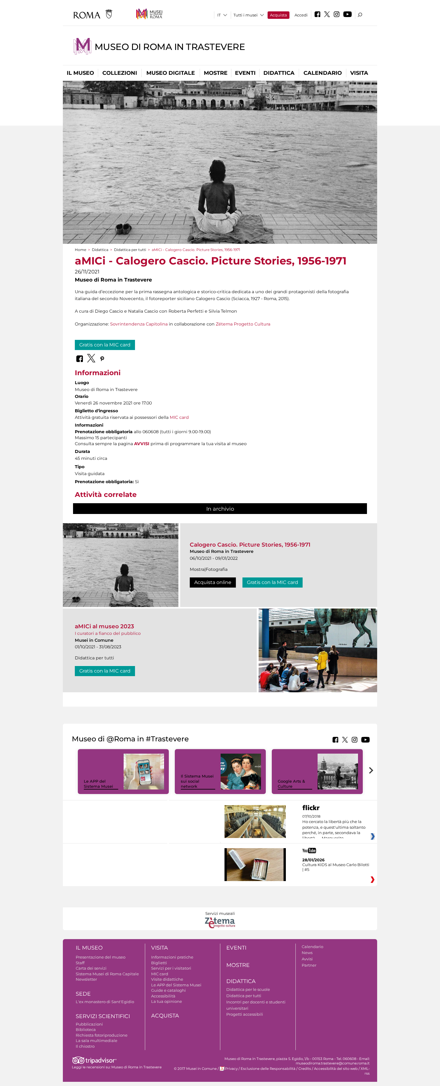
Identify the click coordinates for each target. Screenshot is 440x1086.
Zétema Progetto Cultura (243, 324)
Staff (80, 962)
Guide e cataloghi (168, 990)
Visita (359, 73)
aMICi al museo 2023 (104, 626)
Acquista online (212, 582)
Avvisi (307, 958)
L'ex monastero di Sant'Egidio (105, 1001)
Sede (83, 994)
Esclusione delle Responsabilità (268, 1069)
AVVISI (141, 443)
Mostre (215, 73)
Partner (309, 965)
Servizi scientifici (103, 1016)
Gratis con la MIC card (105, 345)
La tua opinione (166, 1001)
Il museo (80, 73)
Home (80, 249)
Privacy (231, 1069)
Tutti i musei (245, 15)
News (307, 952)
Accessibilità (163, 996)
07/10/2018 (333, 827)
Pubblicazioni (89, 1024)
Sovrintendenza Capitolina (139, 324)
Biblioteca (86, 1029)
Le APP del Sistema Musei (98, 784)
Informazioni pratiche (172, 957)
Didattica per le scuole (248, 989)
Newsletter (86, 979)
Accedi (301, 15)
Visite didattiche (167, 979)
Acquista (278, 15)
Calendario (323, 73)
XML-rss (365, 1071)
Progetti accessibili (244, 1014)
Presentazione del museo (100, 957)
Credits (304, 1069)
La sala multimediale (96, 1040)
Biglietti (159, 962)
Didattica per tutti (130, 249)
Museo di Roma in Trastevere (170, 46)
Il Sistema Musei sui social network (197, 781)
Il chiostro (85, 1046)
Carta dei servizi (91, 968)
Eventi (245, 73)
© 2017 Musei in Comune (195, 1069)
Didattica (279, 73)
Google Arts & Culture (291, 784)
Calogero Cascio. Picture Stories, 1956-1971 (250, 544)
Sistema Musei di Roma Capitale (107, 973)
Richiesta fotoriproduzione (102, 1035)
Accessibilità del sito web (336, 1069)
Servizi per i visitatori (171, 968)
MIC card (179, 417)
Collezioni (119, 73)
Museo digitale (170, 73)
